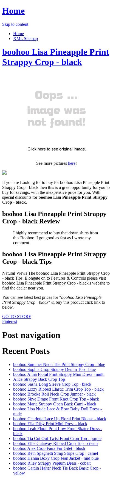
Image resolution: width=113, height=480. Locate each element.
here (71, 163)
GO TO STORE (16, 316)
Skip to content (15, 24)
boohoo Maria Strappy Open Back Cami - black (54, 404)
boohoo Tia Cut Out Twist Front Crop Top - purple (57, 438)
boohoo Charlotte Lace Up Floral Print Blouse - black (59, 418)
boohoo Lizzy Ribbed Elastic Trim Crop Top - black (58, 389)
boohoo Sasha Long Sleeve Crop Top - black (52, 384)
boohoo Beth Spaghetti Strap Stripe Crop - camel (55, 453)
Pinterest (9, 321)
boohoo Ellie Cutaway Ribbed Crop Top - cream (55, 443)
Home (13, 11)
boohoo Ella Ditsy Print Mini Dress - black (50, 423)
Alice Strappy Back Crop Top (39, 379)
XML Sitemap (25, 38)
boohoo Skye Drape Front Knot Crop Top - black (56, 399)
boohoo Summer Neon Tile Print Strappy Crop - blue (59, 364)
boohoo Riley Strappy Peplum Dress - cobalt (52, 463)
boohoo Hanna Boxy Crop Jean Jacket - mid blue (56, 458)
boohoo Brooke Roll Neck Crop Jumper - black (54, 394)
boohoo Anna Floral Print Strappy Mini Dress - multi (58, 374)
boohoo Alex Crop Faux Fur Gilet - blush (49, 448)
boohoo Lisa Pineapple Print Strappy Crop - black (55, 57)
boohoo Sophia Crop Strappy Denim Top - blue (54, 369)
